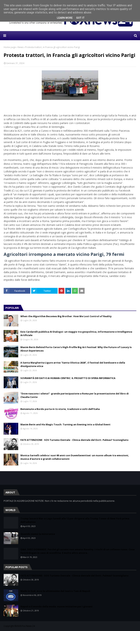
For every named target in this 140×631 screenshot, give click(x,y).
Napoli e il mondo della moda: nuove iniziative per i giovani (56, 606)
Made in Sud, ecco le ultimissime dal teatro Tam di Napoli (55, 591)
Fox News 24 (28, 626)
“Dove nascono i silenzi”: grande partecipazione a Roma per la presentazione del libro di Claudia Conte (74, 395)
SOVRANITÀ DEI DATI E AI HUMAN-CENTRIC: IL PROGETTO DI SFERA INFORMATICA (67, 378)
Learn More (65, 17)
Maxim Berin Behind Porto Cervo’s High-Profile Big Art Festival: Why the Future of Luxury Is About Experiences (76, 349)
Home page (10, 47)
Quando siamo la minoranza (37, 534)
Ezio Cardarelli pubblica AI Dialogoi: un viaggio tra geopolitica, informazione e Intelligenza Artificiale (76, 333)
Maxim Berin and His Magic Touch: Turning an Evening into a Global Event (65, 424)
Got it (80, 17)
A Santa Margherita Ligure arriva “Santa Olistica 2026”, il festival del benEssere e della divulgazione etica (72, 364)
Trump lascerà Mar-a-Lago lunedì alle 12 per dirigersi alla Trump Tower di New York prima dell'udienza (74, 520)
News (20, 47)
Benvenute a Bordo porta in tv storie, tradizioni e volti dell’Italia (60, 409)
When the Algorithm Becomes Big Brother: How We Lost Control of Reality (66, 316)
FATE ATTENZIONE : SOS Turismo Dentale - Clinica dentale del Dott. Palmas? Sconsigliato (74, 440)
